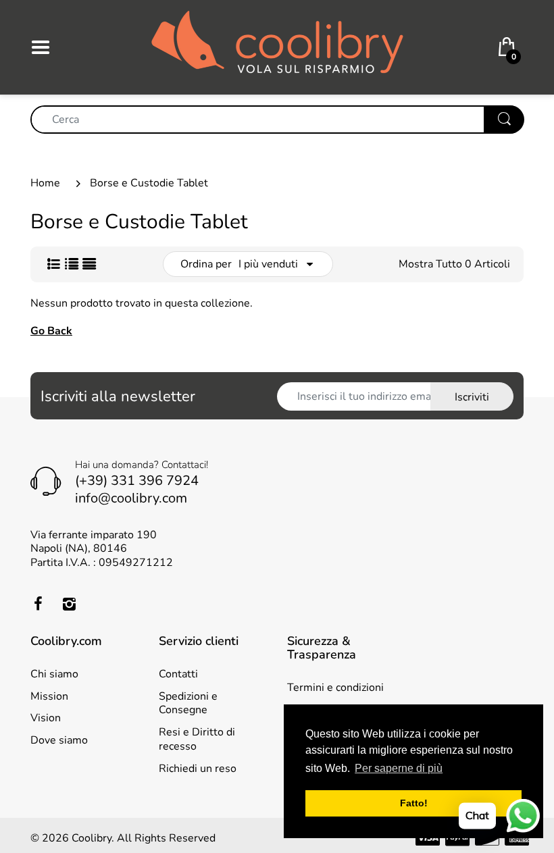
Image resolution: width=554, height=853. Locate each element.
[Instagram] (68, 604)
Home (45, 183)
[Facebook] (37, 604)
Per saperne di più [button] (399, 768)
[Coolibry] (277, 46)
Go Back (51, 331)
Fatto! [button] (414, 803)
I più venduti (268, 264)
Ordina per (206, 264)
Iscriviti (472, 397)
